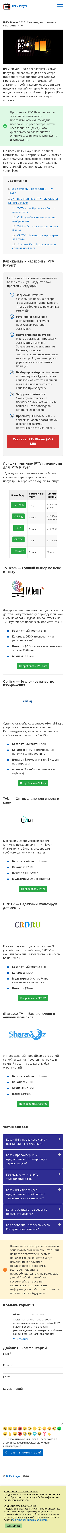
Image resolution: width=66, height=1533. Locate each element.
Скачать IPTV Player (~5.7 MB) (33, 441)
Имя (7, 1353)
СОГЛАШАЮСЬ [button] (13, 1525)
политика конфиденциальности (29, 1519)
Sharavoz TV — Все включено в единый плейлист (34, 246)
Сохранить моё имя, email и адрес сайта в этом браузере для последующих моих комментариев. (30, 1442)
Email (8, 1365)
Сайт (6, 1377)
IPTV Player (13, 1476)
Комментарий (13, 1388)
